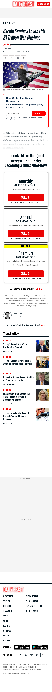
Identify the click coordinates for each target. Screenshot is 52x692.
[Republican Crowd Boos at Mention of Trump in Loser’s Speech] (42, 384)
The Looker (7, 611)
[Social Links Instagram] (26, 655)
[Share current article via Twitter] (11, 57)
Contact (12, 664)
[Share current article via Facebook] (5, 57)
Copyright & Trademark (31, 669)
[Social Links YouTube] (31, 655)
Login (39, 289)
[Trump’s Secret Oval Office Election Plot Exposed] (42, 351)
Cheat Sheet (8, 596)
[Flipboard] (42, 655)
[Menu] (6, 4)
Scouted (6, 640)
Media (5, 616)
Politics (6, 601)
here (43, 325)
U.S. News (7, 631)
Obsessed (7, 606)
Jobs (24, 664)
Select (26, 197)
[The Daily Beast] (23, 4)
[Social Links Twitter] (20, 655)
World (5, 621)
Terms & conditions (11, 669)
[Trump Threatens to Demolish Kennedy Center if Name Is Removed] (42, 420)
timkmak (19, 316)
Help (39, 664)
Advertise (31, 664)
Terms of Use (35, 117)
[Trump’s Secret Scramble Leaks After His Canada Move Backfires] (42, 368)
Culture (6, 626)
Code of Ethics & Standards (15, 667)
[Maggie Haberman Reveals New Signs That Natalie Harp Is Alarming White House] (42, 400)
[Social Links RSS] (37, 655)
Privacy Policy (10, 119)
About (5, 664)
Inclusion (32, 667)
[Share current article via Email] (17, 57)
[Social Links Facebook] (15, 655)
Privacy (45, 664)
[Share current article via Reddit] (23, 57)
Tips (19, 664)
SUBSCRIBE (43, 4)
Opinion (6, 636)
